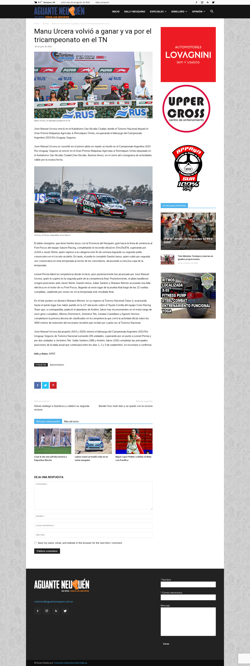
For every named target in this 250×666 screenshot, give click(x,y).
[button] (212, 11)
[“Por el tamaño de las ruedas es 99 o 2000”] (188, 231)
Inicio (116, 11)
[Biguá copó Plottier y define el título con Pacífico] (134, 441)
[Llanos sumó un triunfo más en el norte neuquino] (93, 441)
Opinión (197, 11)
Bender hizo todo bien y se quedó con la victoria (126, 406)
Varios (46, 23)
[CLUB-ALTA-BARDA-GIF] (188, 317)
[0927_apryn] (188, 194)
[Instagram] (202, 2)
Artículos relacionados (48, 421)
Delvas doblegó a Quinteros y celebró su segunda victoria (61, 408)
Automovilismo (57, 364)
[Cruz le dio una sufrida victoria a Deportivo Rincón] (52, 441)
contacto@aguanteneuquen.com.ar (53, 601)
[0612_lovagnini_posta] (188, 81)
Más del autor (71, 421)
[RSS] (207, 2)
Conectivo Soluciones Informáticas (70, 662)
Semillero (177, 11)
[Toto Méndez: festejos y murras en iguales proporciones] (167, 259)
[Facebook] (196, 2)
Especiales (157, 11)
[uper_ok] (186, 132)
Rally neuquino (102, 2)
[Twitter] (213, 2)
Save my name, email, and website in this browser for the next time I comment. (80, 542)
